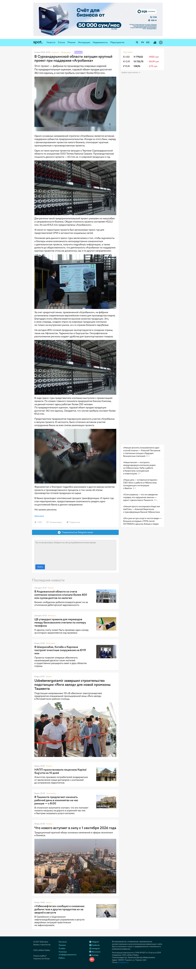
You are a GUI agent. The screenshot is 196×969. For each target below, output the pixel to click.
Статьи (61, 42)
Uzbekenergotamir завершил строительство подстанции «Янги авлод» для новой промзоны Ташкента (72, 685)
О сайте (62, 949)
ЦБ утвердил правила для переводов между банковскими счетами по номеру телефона (60, 622)
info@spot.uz (123, 962)
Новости (51, 42)
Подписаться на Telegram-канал (77, 532)
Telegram (95, 942)
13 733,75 (138, 61)
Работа (62, 958)
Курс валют (128, 52)
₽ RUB (126, 66)
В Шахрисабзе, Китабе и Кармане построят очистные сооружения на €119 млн (60, 650)
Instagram (95, 949)
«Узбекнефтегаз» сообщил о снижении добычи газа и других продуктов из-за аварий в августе (59, 909)
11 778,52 (138, 57)
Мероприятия (117, 42)
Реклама (62, 945)
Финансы (52, 616)
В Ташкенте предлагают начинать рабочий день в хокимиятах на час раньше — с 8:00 (56, 800)
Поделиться (74, 522)
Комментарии (55, 522)
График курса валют (130, 72)
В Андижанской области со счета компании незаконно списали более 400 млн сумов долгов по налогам (60, 595)
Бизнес (51, 588)
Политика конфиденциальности (67, 953)
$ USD (126, 57)
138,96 (137, 66)
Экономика (50, 643)
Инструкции (84, 42)
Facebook (95, 945)
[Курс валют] (154, 42)
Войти (40, 567)
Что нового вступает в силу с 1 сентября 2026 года (75, 828)
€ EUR (126, 61)
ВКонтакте (95, 952)
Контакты (63, 942)
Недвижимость (100, 42)
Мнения (71, 42)
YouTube (94, 955)
